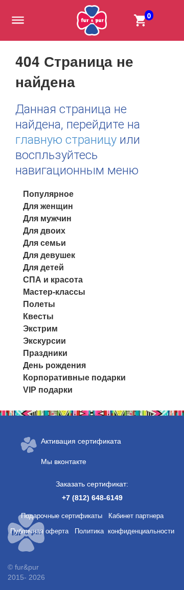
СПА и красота (53, 279)
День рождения (54, 365)
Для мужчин (47, 218)
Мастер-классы (54, 292)
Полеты (39, 304)
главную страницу (66, 140)
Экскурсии (44, 341)
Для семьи (44, 243)
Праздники (45, 353)
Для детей (43, 267)
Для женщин (48, 206)
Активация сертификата (81, 441)
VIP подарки (48, 390)
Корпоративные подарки (74, 377)
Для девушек (49, 255)
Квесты (38, 316)
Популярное (48, 194)
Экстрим (40, 328)
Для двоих (44, 230)
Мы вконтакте (63, 461)
